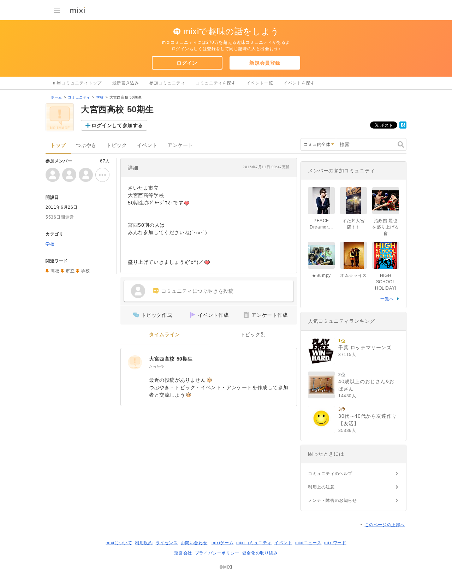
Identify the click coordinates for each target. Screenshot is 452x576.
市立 (70, 270)
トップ (58, 145)
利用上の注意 (321, 487)
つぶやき (86, 145)
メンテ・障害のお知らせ (332, 500)
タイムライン (164, 334)
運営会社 (183, 553)
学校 (100, 97)
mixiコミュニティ (254, 542)
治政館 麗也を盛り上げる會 (385, 227)
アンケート (180, 145)
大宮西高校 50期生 (171, 359)
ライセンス (167, 542)
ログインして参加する (117, 125)
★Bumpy (321, 275)
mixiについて (119, 542)
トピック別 (253, 334)
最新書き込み (125, 83)
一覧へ (387, 298)
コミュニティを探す (216, 83)
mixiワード (335, 542)
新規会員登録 (264, 63)
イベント (147, 145)
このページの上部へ (385, 524)
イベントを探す (299, 83)
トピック (116, 145)
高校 (54, 270)
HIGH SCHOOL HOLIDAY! (385, 282)
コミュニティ (79, 97)
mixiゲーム (222, 542)
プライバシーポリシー (217, 553)
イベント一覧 (259, 83)
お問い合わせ (194, 542)
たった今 (156, 366)
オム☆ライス (353, 275)
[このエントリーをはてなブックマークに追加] (402, 127)
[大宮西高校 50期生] (135, 362)
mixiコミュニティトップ (77, 83)
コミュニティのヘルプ (330, 473)
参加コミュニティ (167, 83)
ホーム (56, 97)
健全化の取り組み (260, 553)
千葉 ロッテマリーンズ (365, 347)
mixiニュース (308, 542)
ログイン (187, 63)
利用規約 (144, 542)
